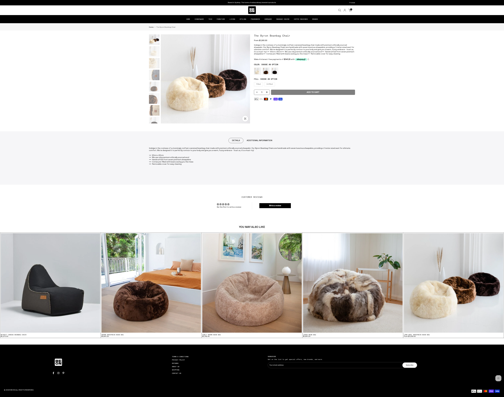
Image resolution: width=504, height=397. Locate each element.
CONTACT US (176, 373)
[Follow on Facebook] (53, 373)
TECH (210, 19)
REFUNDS (175, 363)
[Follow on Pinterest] (63, 373)
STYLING (243, 19)
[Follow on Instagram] (58, 373)
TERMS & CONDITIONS (180, 357)
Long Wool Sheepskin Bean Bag (417, 335)
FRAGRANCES (255, 19)
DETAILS (236, 140)
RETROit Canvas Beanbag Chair (13, 335)
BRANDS (315, 19)
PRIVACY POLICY (178, 360)
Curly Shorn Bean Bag (211, 335)
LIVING (232, 19)
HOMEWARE (268, 19)
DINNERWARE (199, 19)
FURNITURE (221, 19)
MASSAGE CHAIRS (282, 19)
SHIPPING (175, 370)
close (152, 3)
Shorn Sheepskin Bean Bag (112, 335)
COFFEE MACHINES (301, 19)
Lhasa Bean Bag (309, 335)
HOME (188, 19)
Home (151, 27)
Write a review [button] (275, 205)
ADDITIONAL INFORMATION (259, 140)
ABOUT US (175, 367)
